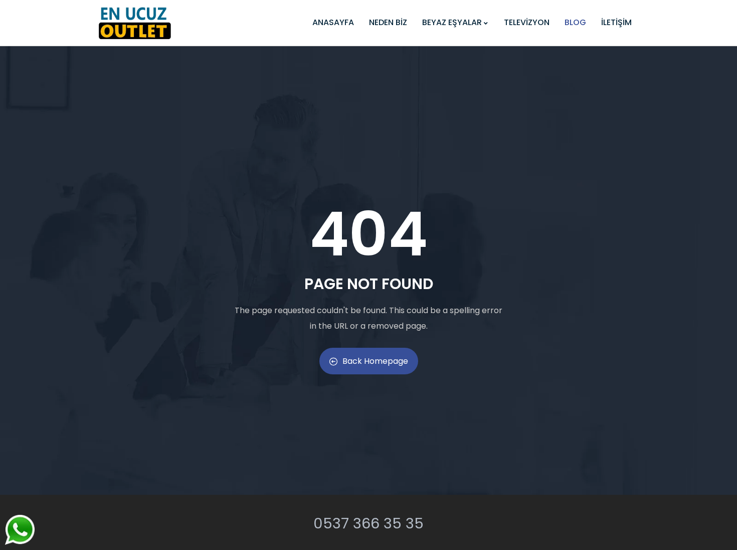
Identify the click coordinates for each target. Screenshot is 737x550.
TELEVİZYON (526, 22)
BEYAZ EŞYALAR (452, 22)
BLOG (575, 22)
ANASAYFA (333, 22)
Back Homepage (375, 361)
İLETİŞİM (616, 22)
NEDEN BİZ (388, 22)
